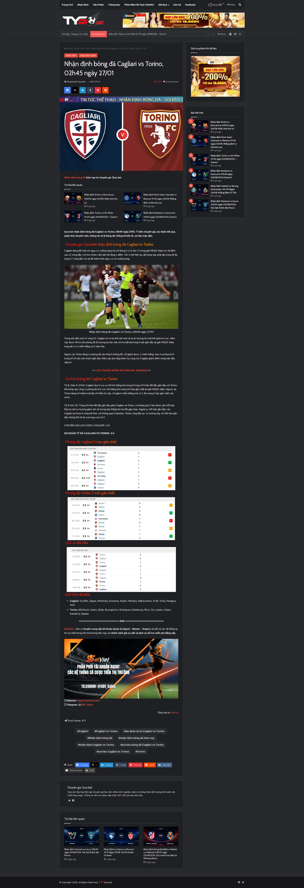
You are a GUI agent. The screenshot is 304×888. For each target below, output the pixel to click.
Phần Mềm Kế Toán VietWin (139, 4)
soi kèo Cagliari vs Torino (113, 751)
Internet (174, 712)
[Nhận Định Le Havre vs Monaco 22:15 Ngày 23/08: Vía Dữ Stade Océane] (121, 836)
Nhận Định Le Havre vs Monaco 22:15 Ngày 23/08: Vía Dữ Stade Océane (119, 852)
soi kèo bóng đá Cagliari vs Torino (143, 744)
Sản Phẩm (98, 4)
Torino (141, 751)
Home (69, 48)
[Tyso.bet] (83, 19)
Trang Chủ (67, 4)
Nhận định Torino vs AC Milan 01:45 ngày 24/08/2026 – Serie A (225, 159)
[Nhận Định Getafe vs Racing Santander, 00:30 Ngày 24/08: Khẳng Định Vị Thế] (199, 190)
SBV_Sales (87, 704)
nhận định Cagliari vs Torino (97, 744)
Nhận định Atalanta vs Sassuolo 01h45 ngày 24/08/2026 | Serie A (138, 33)
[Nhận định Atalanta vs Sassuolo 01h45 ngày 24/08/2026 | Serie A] (132, 217)
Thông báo (114, 4)
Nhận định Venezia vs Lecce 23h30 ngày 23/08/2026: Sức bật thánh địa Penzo (81, 852)
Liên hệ (177, 4)
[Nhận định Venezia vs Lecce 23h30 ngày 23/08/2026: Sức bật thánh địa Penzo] (81, 836)
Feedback (190, 4)
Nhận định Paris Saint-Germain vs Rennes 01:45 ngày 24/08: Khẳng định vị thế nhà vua (160, 198)
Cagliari (83, 731)
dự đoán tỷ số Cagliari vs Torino (145, 731)
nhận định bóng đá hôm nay (137, 737)
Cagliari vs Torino (107, 731)
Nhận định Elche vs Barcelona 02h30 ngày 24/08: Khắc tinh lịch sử (100, 198)
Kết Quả (162, 4)
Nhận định (71, 55)
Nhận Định (83, 4)
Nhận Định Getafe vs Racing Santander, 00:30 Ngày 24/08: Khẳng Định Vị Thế (224, 189)
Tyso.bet (108, 882)
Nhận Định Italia (82, 48)
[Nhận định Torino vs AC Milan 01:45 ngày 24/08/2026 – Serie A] (73, 217)
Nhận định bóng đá (74, 177)
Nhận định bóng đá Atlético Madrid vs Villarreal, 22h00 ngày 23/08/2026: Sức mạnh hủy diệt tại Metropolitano (160, 854)
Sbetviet (69, 628)
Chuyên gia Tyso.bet (76, 81)
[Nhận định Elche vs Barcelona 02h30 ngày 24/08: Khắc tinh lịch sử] (73, 198)
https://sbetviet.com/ (88, 700)
